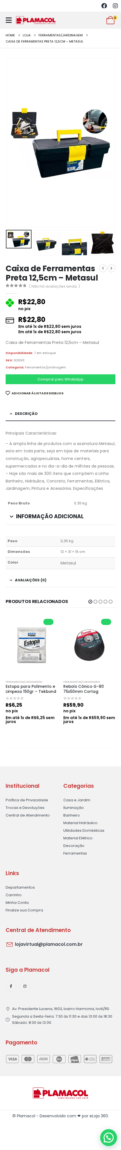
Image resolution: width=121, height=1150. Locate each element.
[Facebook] (104, 6)
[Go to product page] (32, 645)
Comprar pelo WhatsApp (60, 379)
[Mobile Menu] (9, 20)
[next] (111, 268)
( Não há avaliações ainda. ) (54, 286)
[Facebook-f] (11, 986)
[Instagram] (115, 6)
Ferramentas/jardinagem (45, 367)
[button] (12, 143)
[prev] (103, 268)
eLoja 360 (98, 1116)
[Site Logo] (36, 20)
